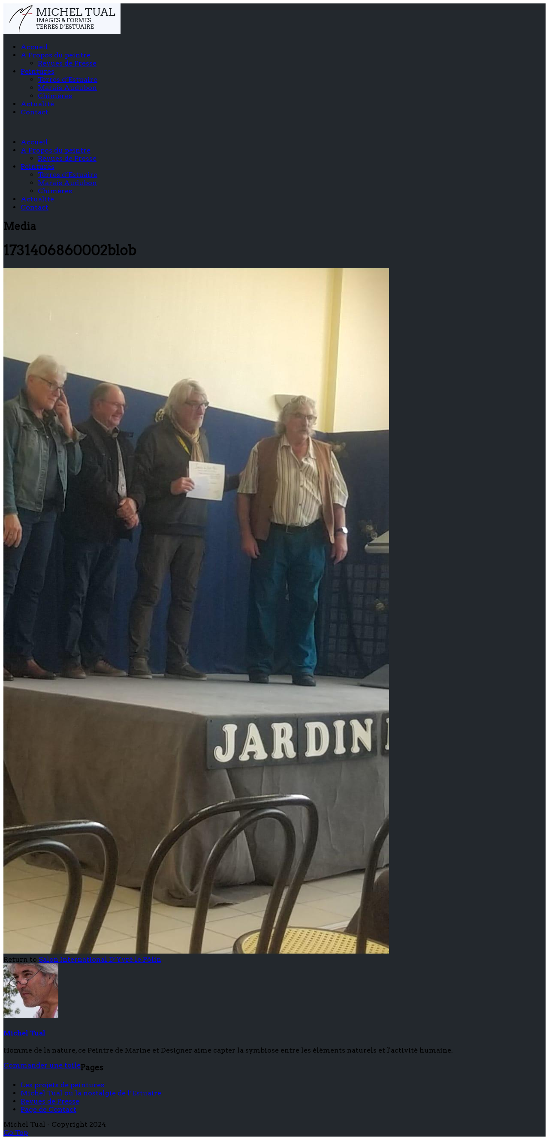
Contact (34, 112)
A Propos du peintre (55, 55)
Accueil (34, 47)
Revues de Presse (67, 63)
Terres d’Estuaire (67, 79)
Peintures (37, 71)
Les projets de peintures (62, 1085)
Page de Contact (48, 1109)
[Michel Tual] (62, 32)
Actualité (37, 104)
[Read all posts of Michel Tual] (30, 1016)
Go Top (15, 1132)
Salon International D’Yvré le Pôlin (100, 959)
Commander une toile (42, 1065)
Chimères (55, 96)
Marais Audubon (67, 88)
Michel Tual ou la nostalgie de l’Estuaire (91, 1093)
